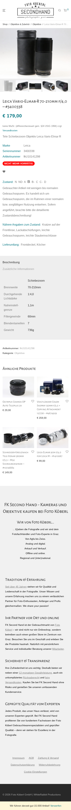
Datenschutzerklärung (23, 764)
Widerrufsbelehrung (49, 764)
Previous (3, 53)
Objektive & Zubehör (20, 24)
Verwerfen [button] (55, 805)
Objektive (37, 24)
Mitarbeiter (58, 649)
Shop (5, 24)
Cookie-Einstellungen (35, 771)
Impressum (18, 758)
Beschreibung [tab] (11, 262)
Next (67, 53)
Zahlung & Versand (48, 758)
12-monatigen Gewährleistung (35, 672)
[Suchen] (59, 10)
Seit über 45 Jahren (16, 586)
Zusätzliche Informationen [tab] (18, 269)
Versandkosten (10, 130)
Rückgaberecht (31, 677)
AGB (31, 758)
